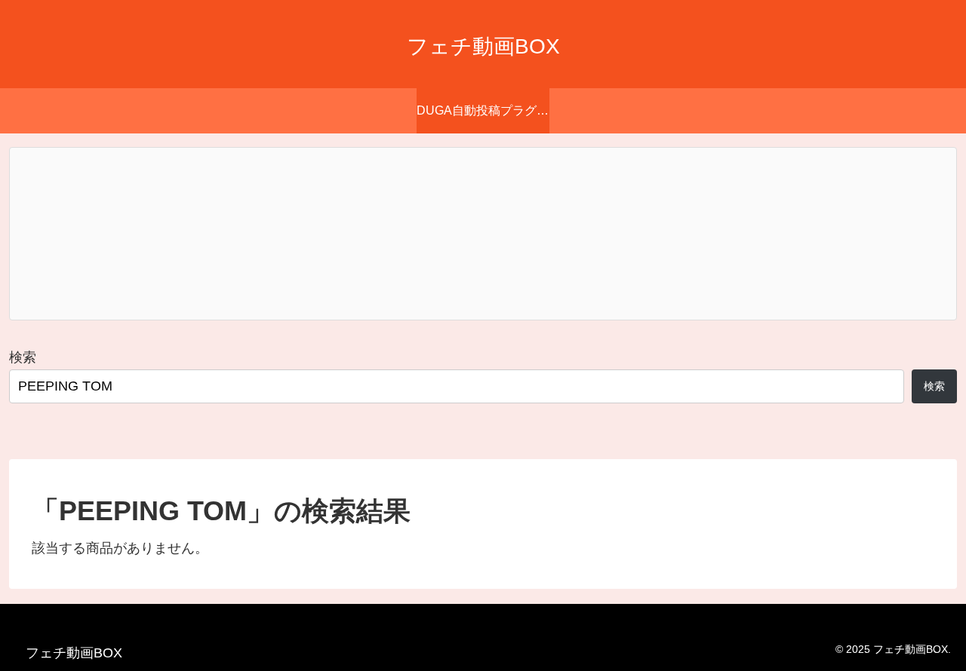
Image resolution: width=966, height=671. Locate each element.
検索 (22, 357)
